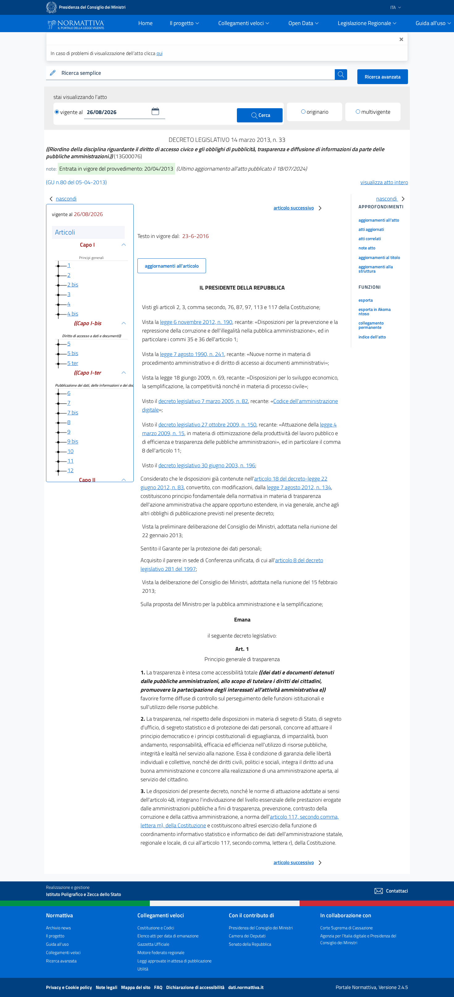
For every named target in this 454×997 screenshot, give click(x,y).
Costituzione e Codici (155, 927)
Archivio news (58, 927)
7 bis (72, 412)
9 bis (72, 441)
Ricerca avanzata (383, 76)
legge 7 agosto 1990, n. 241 (192, 354)
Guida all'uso (57, 944)
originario (317, 112)
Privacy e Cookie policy (69, 987)
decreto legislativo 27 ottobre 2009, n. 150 (207, 424)
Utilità (142, 968)
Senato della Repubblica (250, 944)
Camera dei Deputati (247, 935)
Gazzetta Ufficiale (153, 944)
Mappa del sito (136, 987)
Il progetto (55, 935)
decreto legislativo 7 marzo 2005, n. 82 (203, 401)
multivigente (375, 112)
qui (159, 53)
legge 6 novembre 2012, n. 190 (196, 322)
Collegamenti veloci (63, 952)
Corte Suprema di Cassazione (346, 927)
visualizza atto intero (384, 182)
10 (70, 451)
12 (70, 470)
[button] (155, 111)
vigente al (72, 112)
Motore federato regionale (160, 952)
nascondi (66, 198)
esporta (366, 300)
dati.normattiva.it (245, 987)
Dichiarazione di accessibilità (195, 987)
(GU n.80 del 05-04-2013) (76, 182)
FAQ (158, 987)
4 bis (72, 313)
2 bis (72, 284)
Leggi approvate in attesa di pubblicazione (174, 960)
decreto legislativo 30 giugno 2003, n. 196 (206, 465)
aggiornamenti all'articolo (172, 265)
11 (70, 460)
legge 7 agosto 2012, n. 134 (299, 487)
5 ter (72, 363)
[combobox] (197, 73)
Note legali (107, 987)
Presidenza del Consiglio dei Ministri (261, 927)
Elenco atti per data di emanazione (168, 935)
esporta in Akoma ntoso (375, 311)
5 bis (72, 353)
